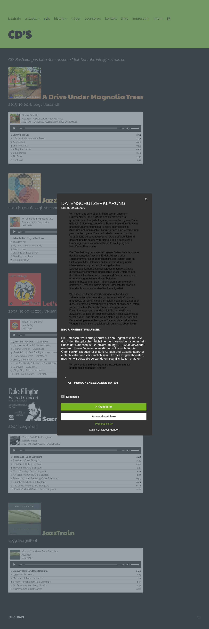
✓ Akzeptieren (104, 407)
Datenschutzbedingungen (104, 429)
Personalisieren (104, 424)
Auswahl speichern (104, 416)
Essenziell (72, 397)
